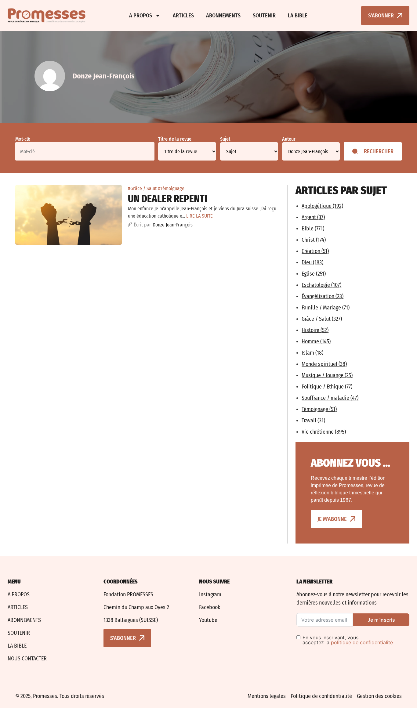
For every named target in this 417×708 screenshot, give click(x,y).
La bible (297, 15)
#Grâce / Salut (142, 188)
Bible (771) (313, 228)
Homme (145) (316, 341)
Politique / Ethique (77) (327, 386)
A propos (140, 15)
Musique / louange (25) (327, 375)
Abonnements (223, 15)
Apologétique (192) (322, 206)
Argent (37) (313, 217)
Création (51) (315, 251)
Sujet (225, 139)
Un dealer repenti (167, 198)
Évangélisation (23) (322, 296)
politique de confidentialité (362, 642)
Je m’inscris (381, 620)
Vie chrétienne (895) (324, 431)
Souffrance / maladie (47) (330, 398)
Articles (183, 15)
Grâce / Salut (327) (322, 319)
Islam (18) (312, 352)
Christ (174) (314, 240)
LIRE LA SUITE (199, 216)
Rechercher (378, 151)
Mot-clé (22, 139)
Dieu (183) (312, 262)
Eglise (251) (314, 273)
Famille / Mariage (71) (326, 307)
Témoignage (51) (319, 409)
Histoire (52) (315, 330)
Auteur (289, 139)
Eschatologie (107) (321, 285)
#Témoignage (171, 188)
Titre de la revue (174, 139)
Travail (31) (313, 420)
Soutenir (264, 15)
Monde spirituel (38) (324, 364)
